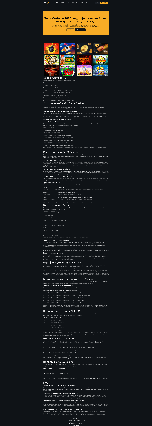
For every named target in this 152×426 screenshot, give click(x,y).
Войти (97, 2)
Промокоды (68, 2)
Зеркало (62, 2)
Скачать (82, 2)
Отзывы (87, 2)
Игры (57, 2)
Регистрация (75, 2)
